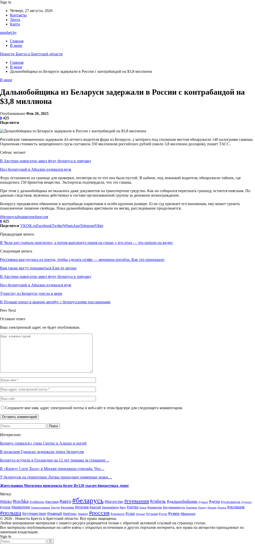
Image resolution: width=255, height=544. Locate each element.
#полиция (236, 507)
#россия (41, 217)
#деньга (203, 501)
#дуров (5, 507)
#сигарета (118, 514)
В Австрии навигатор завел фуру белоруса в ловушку (45, 161)
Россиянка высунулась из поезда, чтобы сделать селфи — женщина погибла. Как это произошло (82, 259)
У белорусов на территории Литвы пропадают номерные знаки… (56, 477)
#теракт (140, 514)
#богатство (114, 501)
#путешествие (34, 513)
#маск (142, 507)
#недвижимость (174, 507)
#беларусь (8, 217)
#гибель (158, 501)
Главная (16, 41)
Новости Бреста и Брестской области (31, 54)
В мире (16, 45)
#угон (163, 514)
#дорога (247, 501)
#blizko (6, 501)
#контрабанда (110, 507)
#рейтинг (70, 514)
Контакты (18, 15)
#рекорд (83, 514)
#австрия (52, 502)
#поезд (202, 507)
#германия (136, 501)
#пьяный (54, 513)
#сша (130, 513)
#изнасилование (40, 507)
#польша (10, 513)
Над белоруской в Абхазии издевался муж (35, 169)
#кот (123, 507)
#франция (188, 514)
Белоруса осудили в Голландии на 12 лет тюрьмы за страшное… (54, 460)
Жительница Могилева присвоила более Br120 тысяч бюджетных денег (64, 485)
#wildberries (37, 502)
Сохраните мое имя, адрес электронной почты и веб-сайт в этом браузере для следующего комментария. (94, 408)
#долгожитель (231, 502)
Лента (15, 19)
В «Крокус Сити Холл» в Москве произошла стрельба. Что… (52, 468)
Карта (15, 24)
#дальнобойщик (182, 501)
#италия (82, 507)
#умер (174, 513)
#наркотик (26, 217)
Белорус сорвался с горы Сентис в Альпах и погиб (43, 443)
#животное (20, 507)
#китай (95, 507)
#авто (65, 501)
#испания (67, 507)
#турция (152, 514)
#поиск (222, 507)
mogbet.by (8, 32)
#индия (55, 507)
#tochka (21, 501)
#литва (132, 507)
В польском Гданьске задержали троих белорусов (42, 452)
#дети (214, 501)
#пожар (212, 507)
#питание (191, 507)
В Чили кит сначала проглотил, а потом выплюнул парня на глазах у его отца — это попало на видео (86, 242)
